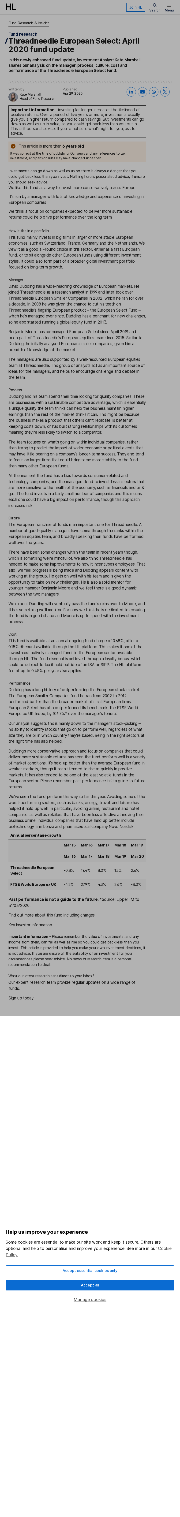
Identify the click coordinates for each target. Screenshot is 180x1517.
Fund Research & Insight (28, 23)
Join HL (135, 7)
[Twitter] (165, 92)
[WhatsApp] (153, 92)
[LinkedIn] (131, 92)
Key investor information (30, 925)
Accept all (90, 1285)
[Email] (142, 92)
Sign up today (21, 998)
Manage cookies (90, 1299)
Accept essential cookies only (90, 1270)
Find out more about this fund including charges (51, 915)
